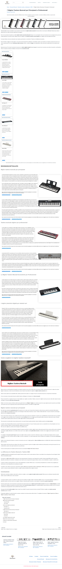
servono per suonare (16, 429)
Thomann (6, 71)
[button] (50, 2)
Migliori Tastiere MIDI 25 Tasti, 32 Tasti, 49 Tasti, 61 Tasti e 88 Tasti (38, 543)
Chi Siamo (31, 556)
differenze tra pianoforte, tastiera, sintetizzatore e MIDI (34, 466)
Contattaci (36, 556)
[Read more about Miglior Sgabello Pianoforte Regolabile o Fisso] (53, 539)
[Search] (23, 2)
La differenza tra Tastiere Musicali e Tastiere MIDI (10, 520)
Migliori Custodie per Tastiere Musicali (8, 494)
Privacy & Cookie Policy (44, 556)
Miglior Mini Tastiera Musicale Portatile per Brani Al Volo (22, 543)
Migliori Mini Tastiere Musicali (33, 448)
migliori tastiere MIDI (10, 458)
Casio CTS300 (6, 503)
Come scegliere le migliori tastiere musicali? (9, 517)
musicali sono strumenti (9, 454)
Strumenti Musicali (40, 559)
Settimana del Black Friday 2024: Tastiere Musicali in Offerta (8, 541)
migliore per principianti (8, 411)
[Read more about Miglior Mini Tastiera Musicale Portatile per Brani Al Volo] (23, 539)
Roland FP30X (6, 514)
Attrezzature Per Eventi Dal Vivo (51, 559)
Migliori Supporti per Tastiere (52, 493)
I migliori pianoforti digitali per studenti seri (9, 512)
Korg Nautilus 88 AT (6, 508)
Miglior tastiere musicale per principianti (8, 500)
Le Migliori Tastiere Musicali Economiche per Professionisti (11, 509)
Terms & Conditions (53, 556)
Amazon (3, 71)
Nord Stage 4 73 (6, 506)
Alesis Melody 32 (6, 511)
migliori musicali (27, 47)
